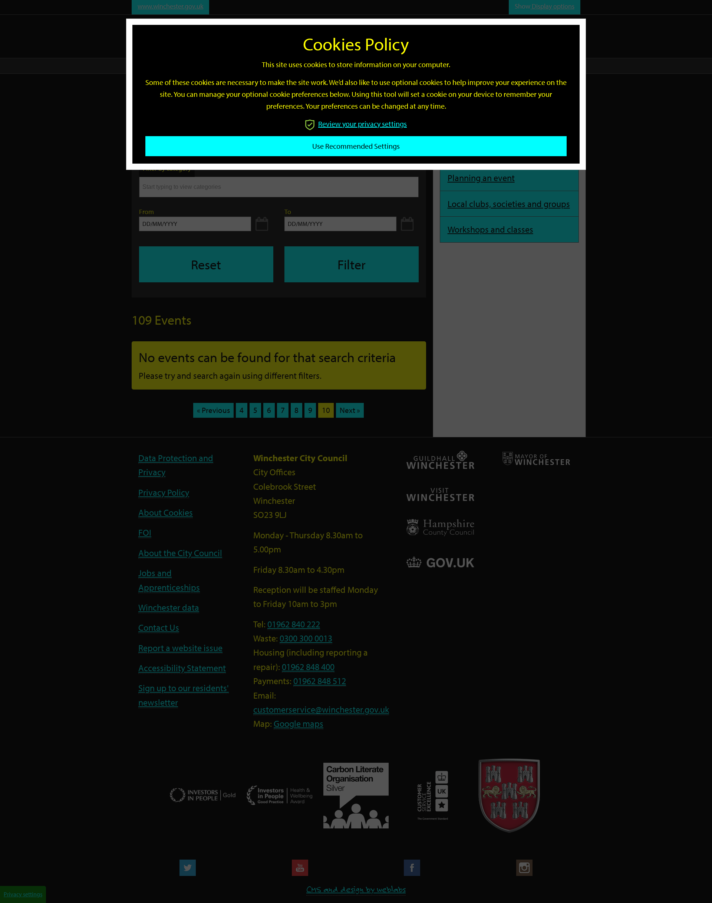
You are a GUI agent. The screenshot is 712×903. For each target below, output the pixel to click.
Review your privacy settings (362, 123)
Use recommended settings (356, 146)
